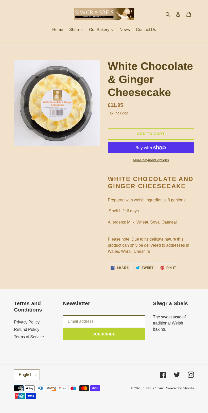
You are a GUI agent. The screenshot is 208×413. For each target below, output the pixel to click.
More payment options (151, 160)
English (25, 375)
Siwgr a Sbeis (153, 388)
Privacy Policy (27, 322)
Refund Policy (26, 329)
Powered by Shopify (179, 388)
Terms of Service (29, 337)
